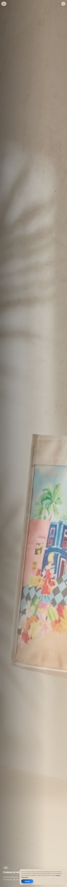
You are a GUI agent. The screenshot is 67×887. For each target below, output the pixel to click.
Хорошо (27, 881)
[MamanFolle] (3, 4)
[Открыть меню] (63, 4)
